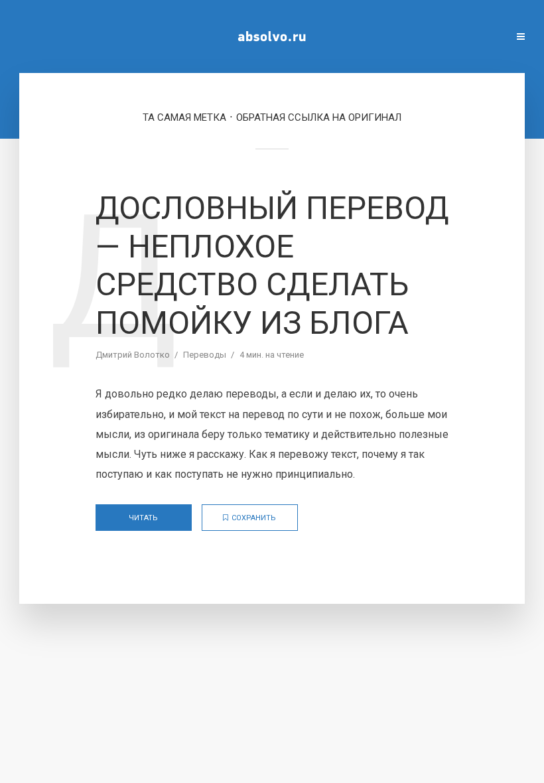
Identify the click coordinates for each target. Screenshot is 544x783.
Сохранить (254, 518)
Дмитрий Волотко (133, 355)
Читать (143, 518)
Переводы (204, 355)
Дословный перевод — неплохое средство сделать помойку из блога (272, 265)
